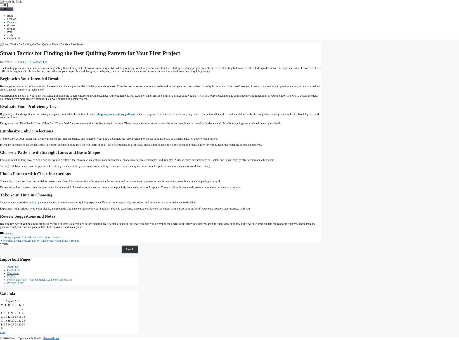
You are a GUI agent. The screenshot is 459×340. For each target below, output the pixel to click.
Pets (9, 31)
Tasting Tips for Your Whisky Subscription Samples (32, 237)
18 (5, 320)
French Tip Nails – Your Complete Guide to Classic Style (39, 279)
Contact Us (13, 38)
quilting (33, 202)
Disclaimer (13, 273)
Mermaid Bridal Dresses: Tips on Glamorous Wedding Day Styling (41, 240)
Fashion (11, 18)
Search (4, 243)
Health (11, 28)
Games (11, 25)
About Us (12, 266)
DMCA (11, 276)
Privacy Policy (15, 282)
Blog (10, 15)
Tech (10, 35)
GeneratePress (51, 338)
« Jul (2, 332)
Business (12, 22)
